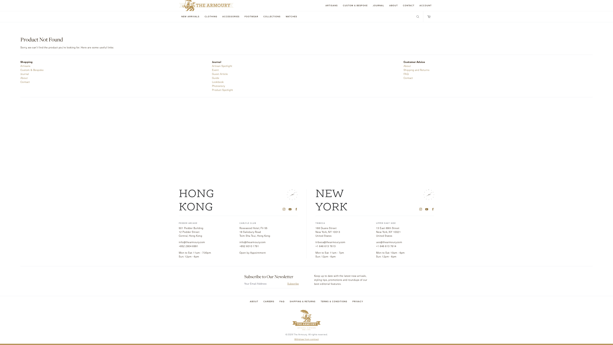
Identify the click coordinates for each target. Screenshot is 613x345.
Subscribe (293, 283)
